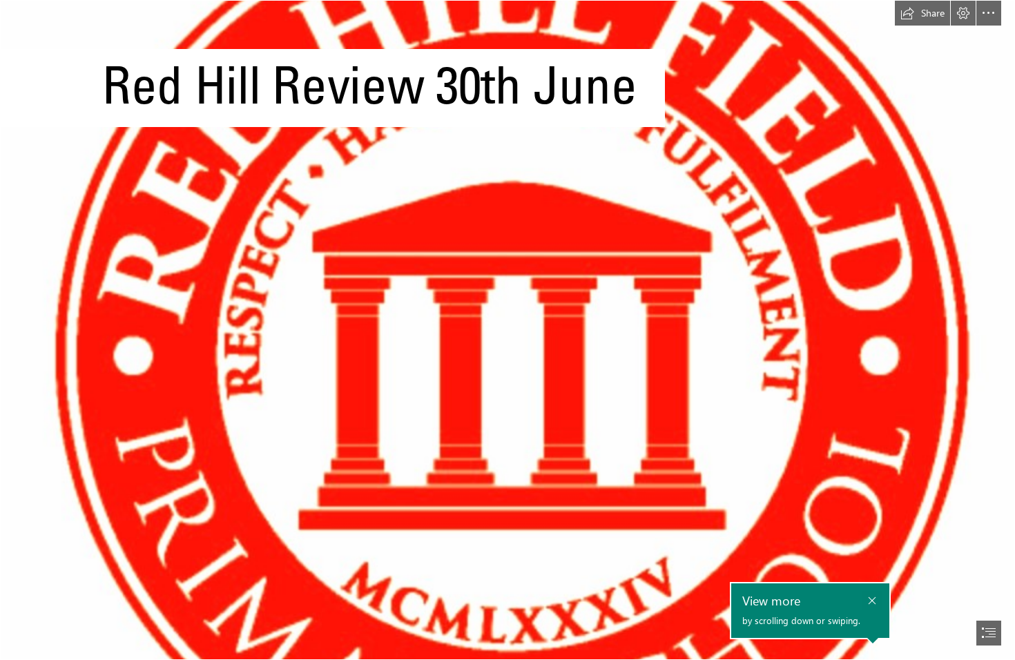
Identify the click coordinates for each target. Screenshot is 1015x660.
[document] (507, 330)
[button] (922, 13)
